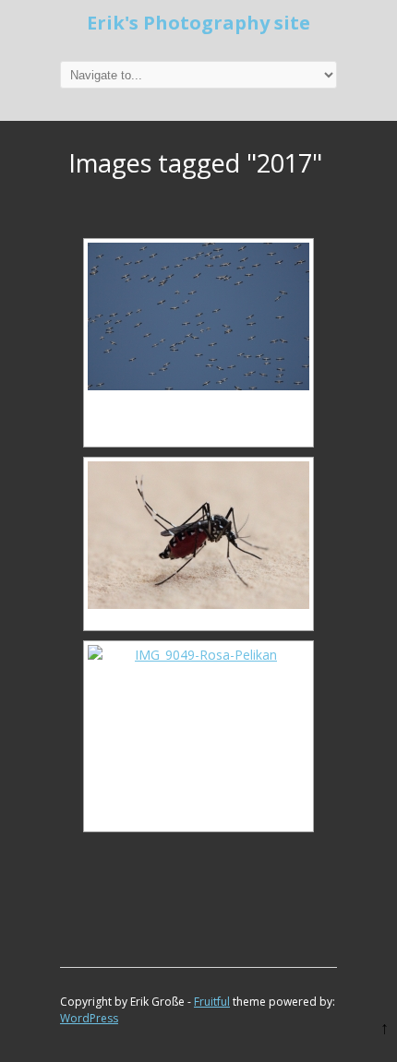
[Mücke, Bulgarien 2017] (198, 535)
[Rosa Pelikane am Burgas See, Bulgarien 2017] (198, 719)
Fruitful (212, 1001)
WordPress (89, 1018)
